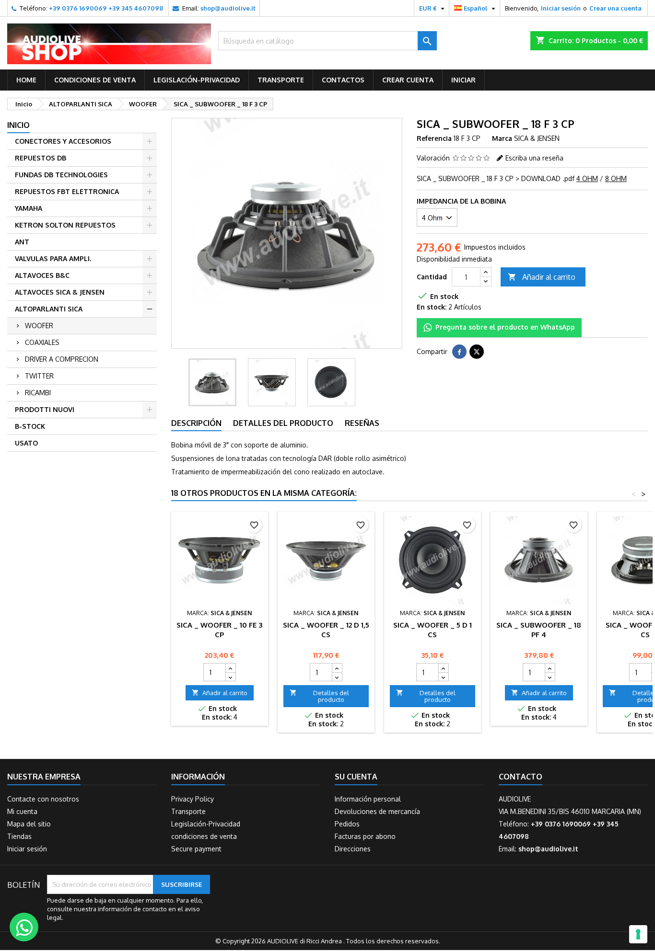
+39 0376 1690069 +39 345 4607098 (106, 8)
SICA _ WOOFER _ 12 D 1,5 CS (326, 629)
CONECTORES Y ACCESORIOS (63, 141)
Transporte (280, 80)
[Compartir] (459, 351)
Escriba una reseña (534, 158)
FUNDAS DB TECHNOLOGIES (61, 175)
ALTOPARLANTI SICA (48, 309)
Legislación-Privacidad (196, 80)
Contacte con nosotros (43, 799)
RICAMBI (38, 393)
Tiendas (19, 836)
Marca (502, 138)
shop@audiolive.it (228, 8)
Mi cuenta (22, 811)
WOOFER (39, 325)
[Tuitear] (476, 351)
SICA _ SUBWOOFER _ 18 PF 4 (538, 629)
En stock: (431, 307)
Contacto (520, 776)
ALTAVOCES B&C (42, 275)
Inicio (18, 125)
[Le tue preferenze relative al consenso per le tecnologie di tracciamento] (638, 934)
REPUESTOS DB (40, 158)
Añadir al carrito (541, 277)
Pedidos (347, 824)
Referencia (434, 138)
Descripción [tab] (196, 423)
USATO (26, 443)
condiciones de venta (95, 80)
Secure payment (196, 849)
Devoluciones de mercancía (377, 811)
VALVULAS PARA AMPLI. (53, 258)
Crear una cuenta (615, 8)
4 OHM (587, 178)
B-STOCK (30, 426)
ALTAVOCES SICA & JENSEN (60, 292)
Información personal (368, 799)
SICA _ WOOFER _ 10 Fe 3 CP (219, 629)
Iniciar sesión (561, 8)
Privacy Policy (192, 799)
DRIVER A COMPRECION (61, 359)
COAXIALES (42, 342)
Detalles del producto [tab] (283, 423)
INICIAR (463, 80)
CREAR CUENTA (407, 80)
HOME (26, 80)
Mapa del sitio (29, 824)
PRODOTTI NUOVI (44, 409)
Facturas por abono (365, 836)
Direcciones (353, 849)
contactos (343, 80)
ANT (22, 242)
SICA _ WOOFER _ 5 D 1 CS (432, 629)
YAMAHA (28, 208)
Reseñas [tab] (362, 423)
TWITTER (39, 376)
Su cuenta (356, 776)
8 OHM (616, 178)
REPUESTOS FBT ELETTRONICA (67, 191)
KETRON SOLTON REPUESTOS (65, 225)
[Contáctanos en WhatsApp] (24, 927)
